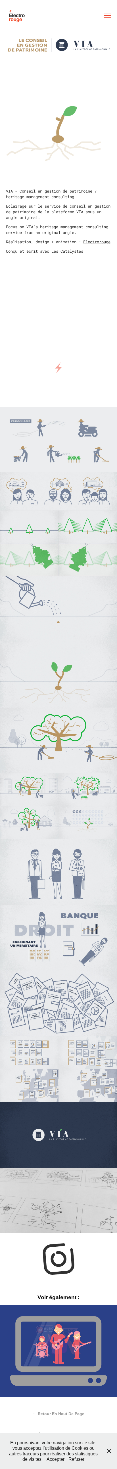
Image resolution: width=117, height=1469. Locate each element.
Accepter (55, 1459)
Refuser (76, 1459)
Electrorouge (96, 241)
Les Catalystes (67, 251)
